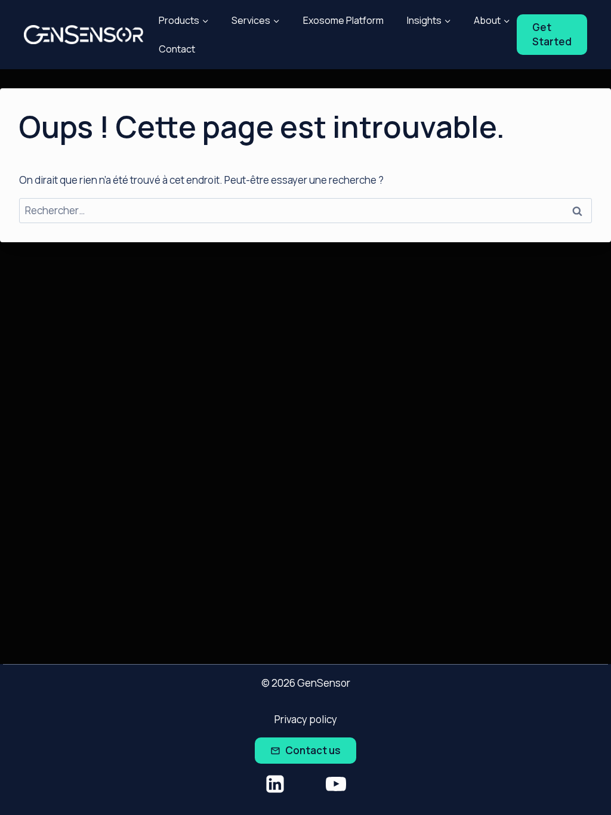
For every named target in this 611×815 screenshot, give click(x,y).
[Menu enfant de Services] (256, 20)
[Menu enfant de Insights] (428, 20)
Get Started (552, 34)
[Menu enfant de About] (492, 20)
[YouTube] (336, 784)
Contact (177, 48)
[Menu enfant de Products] (183, 20)
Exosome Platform (343, 20)
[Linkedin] (275, 784)
